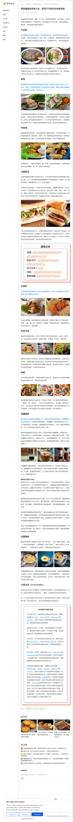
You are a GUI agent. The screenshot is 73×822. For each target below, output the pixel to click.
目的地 (5, 27)
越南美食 (41, 709)
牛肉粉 (35, 709)
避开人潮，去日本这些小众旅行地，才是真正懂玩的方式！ (41, 751)
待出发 (23, 12)
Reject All (25, 814)
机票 (4, 14)
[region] (25, 808)
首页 (22, 4)
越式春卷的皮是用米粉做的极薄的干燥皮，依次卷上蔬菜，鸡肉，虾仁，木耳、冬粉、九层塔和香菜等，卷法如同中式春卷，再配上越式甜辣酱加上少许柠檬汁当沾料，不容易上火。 (45, 87)
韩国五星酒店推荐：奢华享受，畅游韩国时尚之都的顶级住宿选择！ (44, 763)
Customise (12, 814)
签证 (4, 31)
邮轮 (4, 35)
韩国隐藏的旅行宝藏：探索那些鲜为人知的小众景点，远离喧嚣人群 (44, 748)
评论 (22, 778)
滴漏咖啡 (28, 709)
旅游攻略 (6, 10)
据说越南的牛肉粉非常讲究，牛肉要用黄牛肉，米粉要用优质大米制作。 (45, 35)
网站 (55, 799)
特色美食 (6, 23)
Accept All (37, 814)
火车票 (5, 19)
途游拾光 (10, 3)
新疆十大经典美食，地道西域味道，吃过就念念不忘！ (62, 735)
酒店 (4, 39)
